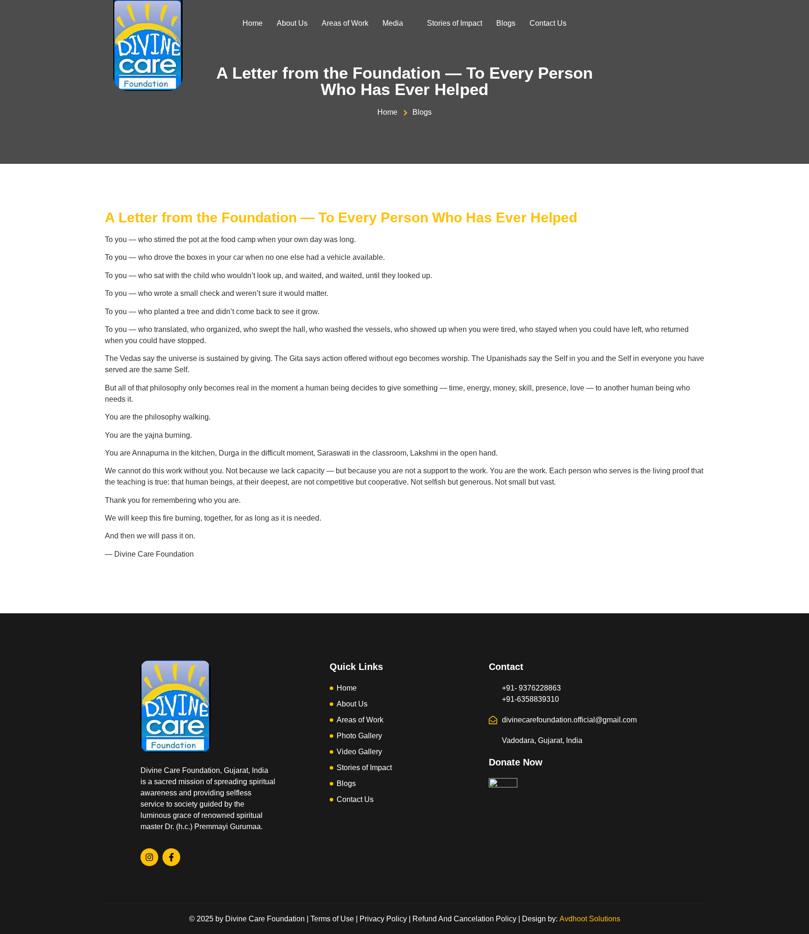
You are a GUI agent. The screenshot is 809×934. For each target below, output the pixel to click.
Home (253, 23)
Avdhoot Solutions (589, 919)
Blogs (505, 23)
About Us (292, 23)
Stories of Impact (454, 23)
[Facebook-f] (171, 857)
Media (392, 23)
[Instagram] (149, 857)
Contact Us (548, 23)
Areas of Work (345, 23)
